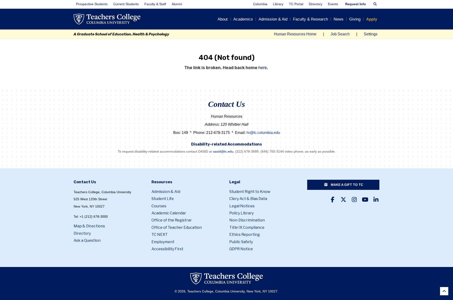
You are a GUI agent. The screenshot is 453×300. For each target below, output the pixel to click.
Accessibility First (167, 249)
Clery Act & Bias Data (248, 198)
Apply (371, 19)
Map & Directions (89, 226)
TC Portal (296, 4)
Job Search (340, 34)
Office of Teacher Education (176, 227)
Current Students (126, 4)
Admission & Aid (273, 19)
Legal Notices (242, 206)
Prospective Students (92, 4)
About (223, 19)
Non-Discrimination (247, 220)
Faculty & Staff (155, 4)
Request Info (355, 4)
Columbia (260, 4)
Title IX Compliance (246, 227)
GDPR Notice (241, 249)
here (262, 67)
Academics (243, 19)
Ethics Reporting (244, 234)
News (339, 19)
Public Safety (241, 242)
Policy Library (241, 213)
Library (278, 4)
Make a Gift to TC (346, 185)
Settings (371, 34)
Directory (315, 4)
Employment (162, 242)
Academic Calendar (168, 213)
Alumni (177, 4)
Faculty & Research (310, 19)
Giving (355, 19)
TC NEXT (159, 234)
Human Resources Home (295, 34)
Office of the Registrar (171, 220)
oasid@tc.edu (223, 151)
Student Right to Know (249, 191)
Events (333, 4)
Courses (158, 206)
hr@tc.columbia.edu (263, 133)
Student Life (162, 198)
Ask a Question (87, 240)
